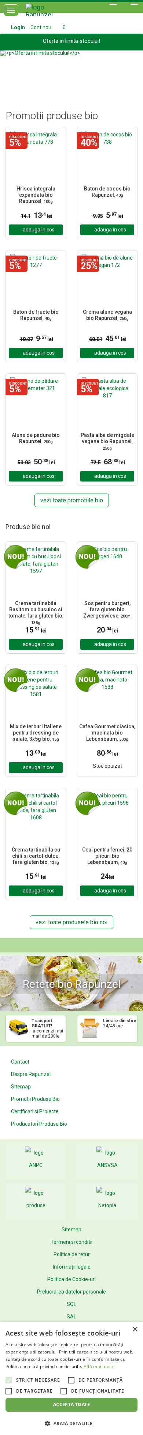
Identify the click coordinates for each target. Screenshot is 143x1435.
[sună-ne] (134, 4)
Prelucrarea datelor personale (71, 1292)
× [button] (135, 1329)
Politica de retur (72, 1254)
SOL (71, 1304)
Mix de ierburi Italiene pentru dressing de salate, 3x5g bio (36, 733)
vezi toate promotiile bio (71, 500)
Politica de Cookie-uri (71, 1279)
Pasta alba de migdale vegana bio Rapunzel (107, 441)
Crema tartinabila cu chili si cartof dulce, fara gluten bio (36, 856)
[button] (11, 71)
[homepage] (47, 13)
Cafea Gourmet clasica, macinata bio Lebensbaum (107, 733)
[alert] (71, 1378)
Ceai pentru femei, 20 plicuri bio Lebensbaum (107, 856)
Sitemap (21, 1087)
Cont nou (40, 27)
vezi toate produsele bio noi (71, 922)
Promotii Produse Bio (35, 1099)
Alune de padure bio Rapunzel (36, 438)
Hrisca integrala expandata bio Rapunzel (35, 195)
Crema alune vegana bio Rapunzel (107, 315)
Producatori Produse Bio (39, 1124)
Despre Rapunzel (31, 1074)
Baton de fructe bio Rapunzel (36, 315)
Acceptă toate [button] (71, 1404)
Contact (20, 1062)
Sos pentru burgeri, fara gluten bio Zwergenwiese (107, 609)
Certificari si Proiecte (35, 1111)
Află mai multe (99, 1366)
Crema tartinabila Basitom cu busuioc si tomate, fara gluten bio (35, 612)
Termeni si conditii (71, 1242)
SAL (71, 1316)
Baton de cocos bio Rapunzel (107, 192)
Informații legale (72, 1267)
